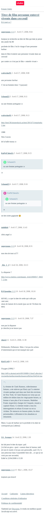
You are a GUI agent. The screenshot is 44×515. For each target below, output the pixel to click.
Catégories (14, 494)
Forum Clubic (6, 9)
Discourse (15, 509)
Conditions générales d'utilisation (14, 498)
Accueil (4, 494)
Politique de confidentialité (11, 503)
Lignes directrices (27, 494)
